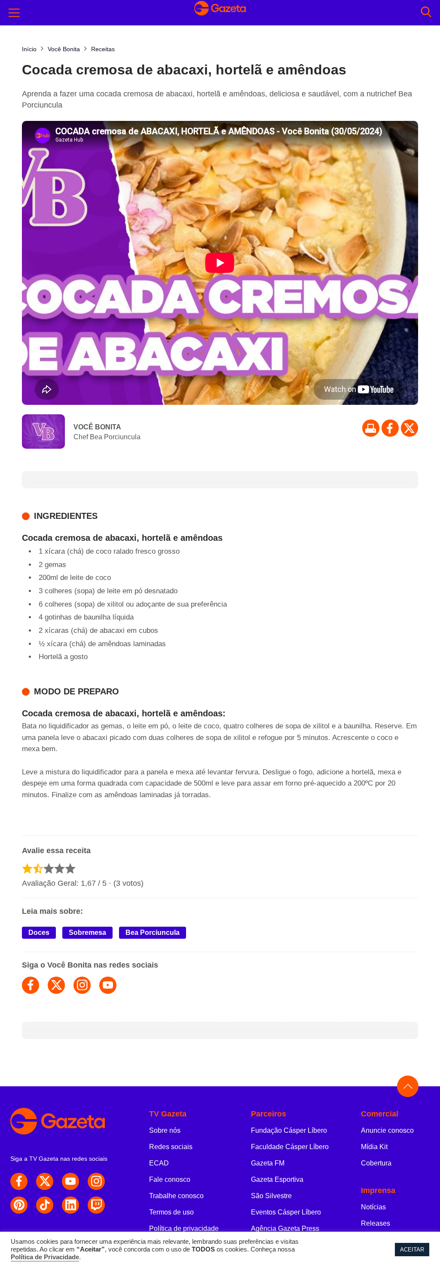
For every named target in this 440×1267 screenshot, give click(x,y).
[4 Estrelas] (59, 868)
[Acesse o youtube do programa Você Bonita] (107, 985)
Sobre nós (164, 1130)
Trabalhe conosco (176, 1195)
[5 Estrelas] (70, 868)
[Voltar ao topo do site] (408, 1086)
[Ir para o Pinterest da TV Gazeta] (19, 1205)
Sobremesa (87, 932)
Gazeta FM (267, 1163)
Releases (375, 1223)
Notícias (373, 1207)
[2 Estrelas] (38, 868)
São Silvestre (271, 1195)
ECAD (159, 1163)
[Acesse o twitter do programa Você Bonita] (56, 985)
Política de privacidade (184, 1228)
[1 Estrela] (27, 868)
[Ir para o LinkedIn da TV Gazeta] (70, 1205)
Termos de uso (171, 1212)
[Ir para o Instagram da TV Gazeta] (96, 1181)
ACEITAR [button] (412, 1249)
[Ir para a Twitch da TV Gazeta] (96, 1205)
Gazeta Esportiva (277, 1179)
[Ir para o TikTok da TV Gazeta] (44, 1205)
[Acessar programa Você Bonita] (43, 432)
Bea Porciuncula (152, 932)
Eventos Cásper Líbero (286, 1212)
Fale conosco (169, 1179)
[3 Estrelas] (48, 868)
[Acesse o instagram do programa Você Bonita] (82, 985)
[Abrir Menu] (14, 13)
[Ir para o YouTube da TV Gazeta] (70, 1181)
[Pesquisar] (426, 12)
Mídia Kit (374, 1146)
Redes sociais (170, 1146)
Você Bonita (97, 427)
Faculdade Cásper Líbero (290, 1146)
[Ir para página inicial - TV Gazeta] (220, 12)
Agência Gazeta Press (285, 1228)
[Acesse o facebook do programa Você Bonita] (30, 985)
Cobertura (376, 1163)
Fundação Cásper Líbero (289, 1130)
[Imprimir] (370, 428)
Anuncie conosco (387, 1130)
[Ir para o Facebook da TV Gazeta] (390, 428)
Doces (38, 932)
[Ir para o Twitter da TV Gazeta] (409, 428)
